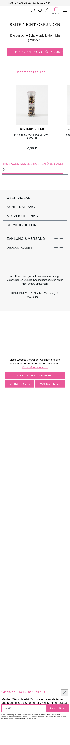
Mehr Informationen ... (35, 367)
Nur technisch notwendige (21, 383)
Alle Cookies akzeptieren (35, 375)
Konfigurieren (50, 383)
